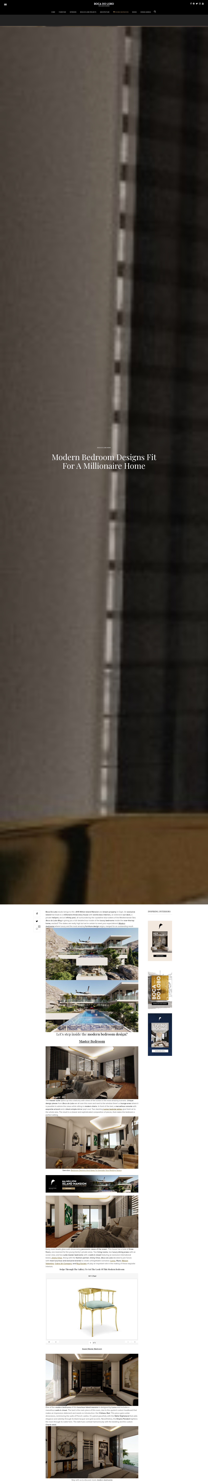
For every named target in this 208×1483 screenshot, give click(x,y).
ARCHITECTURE (104, 12)
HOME (53, 12)
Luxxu (112, 1261)
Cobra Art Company (63, 1264)
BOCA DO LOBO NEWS (104, 447)
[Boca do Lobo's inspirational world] (104, 4)
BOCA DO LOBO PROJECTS (88, 12)
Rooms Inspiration (121, 12)
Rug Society (81, 1264)
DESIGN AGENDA (145, 12)
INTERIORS (73, 12)
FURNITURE (62, 12)
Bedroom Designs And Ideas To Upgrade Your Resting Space (96, 1170)
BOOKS (134, 12)
